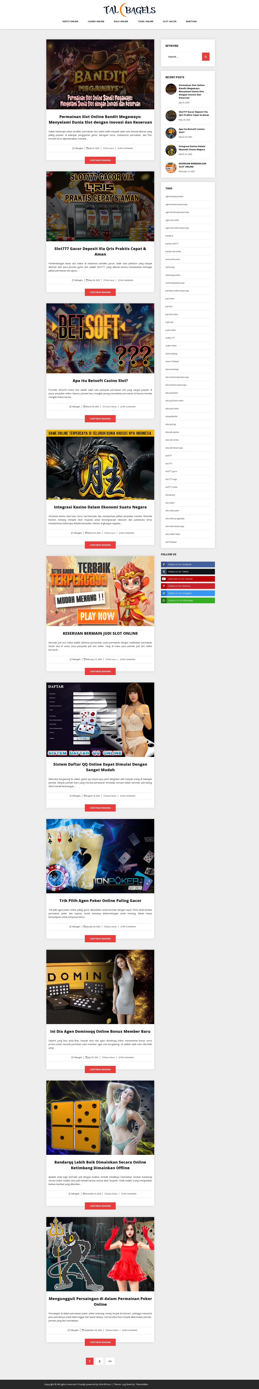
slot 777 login (171, 479)
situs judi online (172, 408)
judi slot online (171, 314)
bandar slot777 (172, 243)
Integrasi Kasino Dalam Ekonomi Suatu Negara (100, 506)
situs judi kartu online (174, 400)
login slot (169, 322)
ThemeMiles (141, 1384)
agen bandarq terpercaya (176, 204)
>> (110, 1361)
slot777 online (171, 487)
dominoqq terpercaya (174, 283)
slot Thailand (170, 542)
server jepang (171, 353)
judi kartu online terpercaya (177, 290)
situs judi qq (170, 424)
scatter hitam (171, 345)
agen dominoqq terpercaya (177, 212)
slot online (169, 503)
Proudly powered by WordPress (94, 1384)
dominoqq (170, 267)
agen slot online (172, 220)
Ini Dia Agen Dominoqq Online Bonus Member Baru (100, 1031)
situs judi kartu (171, 393)
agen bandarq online (174, 196)
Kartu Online (70, 21)
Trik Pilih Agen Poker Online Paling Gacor (100, 900)
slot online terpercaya (174, 526)
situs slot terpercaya (174, 448)
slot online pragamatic (175, 518)
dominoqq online (172, 275)
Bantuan (191, 21)
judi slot (168, 306)
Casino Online (96, 21)
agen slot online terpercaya (177, 228)
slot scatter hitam (172, 534)
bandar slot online (173, 251)
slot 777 (168, 463)
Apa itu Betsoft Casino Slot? (100, 380)
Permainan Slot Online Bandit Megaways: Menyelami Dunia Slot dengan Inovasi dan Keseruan (192, 91)
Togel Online (145, 21)
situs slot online (172, 440)
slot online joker (172, 510)
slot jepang (170, 495)
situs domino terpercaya (175, 385)
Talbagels (78, 148)
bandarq (169, 235)
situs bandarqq (172, 369)
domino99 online (172, 259)
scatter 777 (170, 338)
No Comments (126, 148)
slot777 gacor (171, 471)
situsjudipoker (171, 416)
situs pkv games (172, 432)
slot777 (168, 455)
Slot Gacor (169, 21)
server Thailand (172, 361)
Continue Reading (100, 160)
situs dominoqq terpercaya (177, 377)
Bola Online (121, 21)
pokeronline (170, 330)
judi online (169, 298)
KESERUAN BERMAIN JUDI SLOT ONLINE (100, 633)
